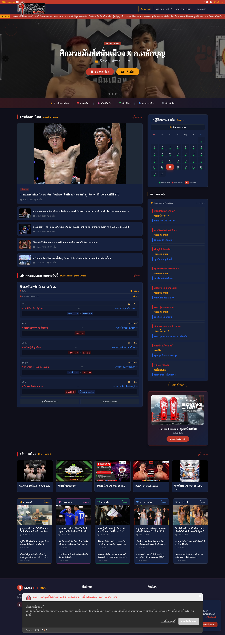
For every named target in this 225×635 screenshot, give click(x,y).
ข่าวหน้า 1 (85, 103)
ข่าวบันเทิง (106, 103)
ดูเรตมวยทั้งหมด (111, 401)
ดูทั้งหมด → (137, 117)
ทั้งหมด (47, 502)
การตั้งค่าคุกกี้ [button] (168, 621)
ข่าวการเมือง (148, 103)
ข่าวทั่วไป (169, 103)
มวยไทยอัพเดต (162, 8)
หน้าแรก (147, 8)
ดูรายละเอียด (101, 71)
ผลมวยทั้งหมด (178, 384)
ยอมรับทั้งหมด (188, 621)
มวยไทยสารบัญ (183, 8)
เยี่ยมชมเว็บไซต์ (178, 439)
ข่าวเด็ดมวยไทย (61, 103)
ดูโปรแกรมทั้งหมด (51, 401)
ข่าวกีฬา (126, 103)
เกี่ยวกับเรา (201, 8)
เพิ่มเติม (129, 71)
